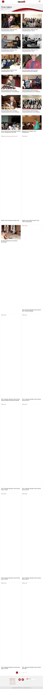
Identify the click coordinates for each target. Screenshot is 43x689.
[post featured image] (11, 21)
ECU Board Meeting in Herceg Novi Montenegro (9, 241)
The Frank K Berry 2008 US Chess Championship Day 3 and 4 (30, 50)
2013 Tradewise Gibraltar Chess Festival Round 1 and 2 (31, 578)
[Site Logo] (21, 1)
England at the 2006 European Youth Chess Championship (30, 221)
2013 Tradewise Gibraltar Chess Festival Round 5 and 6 (31, 489)
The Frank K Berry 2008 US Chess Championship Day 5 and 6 (9, 50)
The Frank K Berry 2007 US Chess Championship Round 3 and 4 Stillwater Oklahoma (10, 112)
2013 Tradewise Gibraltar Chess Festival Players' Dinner (10, 668)
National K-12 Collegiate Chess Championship (29, 132)
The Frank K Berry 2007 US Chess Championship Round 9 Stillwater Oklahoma (30, 71)
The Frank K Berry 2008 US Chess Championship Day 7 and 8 (30, 30)
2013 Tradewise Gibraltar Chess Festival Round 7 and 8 (10, 489)
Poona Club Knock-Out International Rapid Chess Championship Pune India (11, 132)
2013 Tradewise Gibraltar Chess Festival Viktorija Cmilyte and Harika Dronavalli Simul (10, 400)
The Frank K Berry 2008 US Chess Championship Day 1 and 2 (9, 71)
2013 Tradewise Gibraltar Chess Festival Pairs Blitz (31, 668)
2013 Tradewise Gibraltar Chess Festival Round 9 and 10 (31, 400)
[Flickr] (23, 679)
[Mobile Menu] (3, 2)
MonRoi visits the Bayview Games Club (10, 220)
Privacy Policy (13, 683)
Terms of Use (12, 682)
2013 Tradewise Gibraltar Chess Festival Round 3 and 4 (10, 578)
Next (26, 673)
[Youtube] (19, 679)
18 (23, 672)
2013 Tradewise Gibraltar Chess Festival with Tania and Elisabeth (31, 310)
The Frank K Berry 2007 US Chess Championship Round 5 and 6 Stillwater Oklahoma (31, 91)
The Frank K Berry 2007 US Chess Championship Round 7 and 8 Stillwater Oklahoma (10, 91)
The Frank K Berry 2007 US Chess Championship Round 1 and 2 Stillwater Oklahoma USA (31, 112)
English (29, 678)
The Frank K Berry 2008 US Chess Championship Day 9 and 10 (9, 30)
